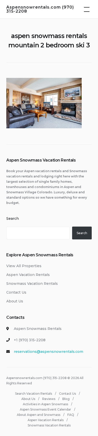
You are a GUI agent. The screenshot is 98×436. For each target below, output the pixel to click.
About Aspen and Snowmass (38, 415)
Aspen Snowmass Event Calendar (45, 409)
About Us (14, 301)
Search (12, 218)
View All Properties (23, 266)
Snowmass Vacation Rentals (32, 283)
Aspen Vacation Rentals (28, 274)
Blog (66, 399)
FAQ (70, 415)
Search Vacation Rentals (33, 393)
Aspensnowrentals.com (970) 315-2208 (40, 9)
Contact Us (16, 292)
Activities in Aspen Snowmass (45, 404)
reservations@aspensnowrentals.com (48, 351)
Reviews (48, 399)
